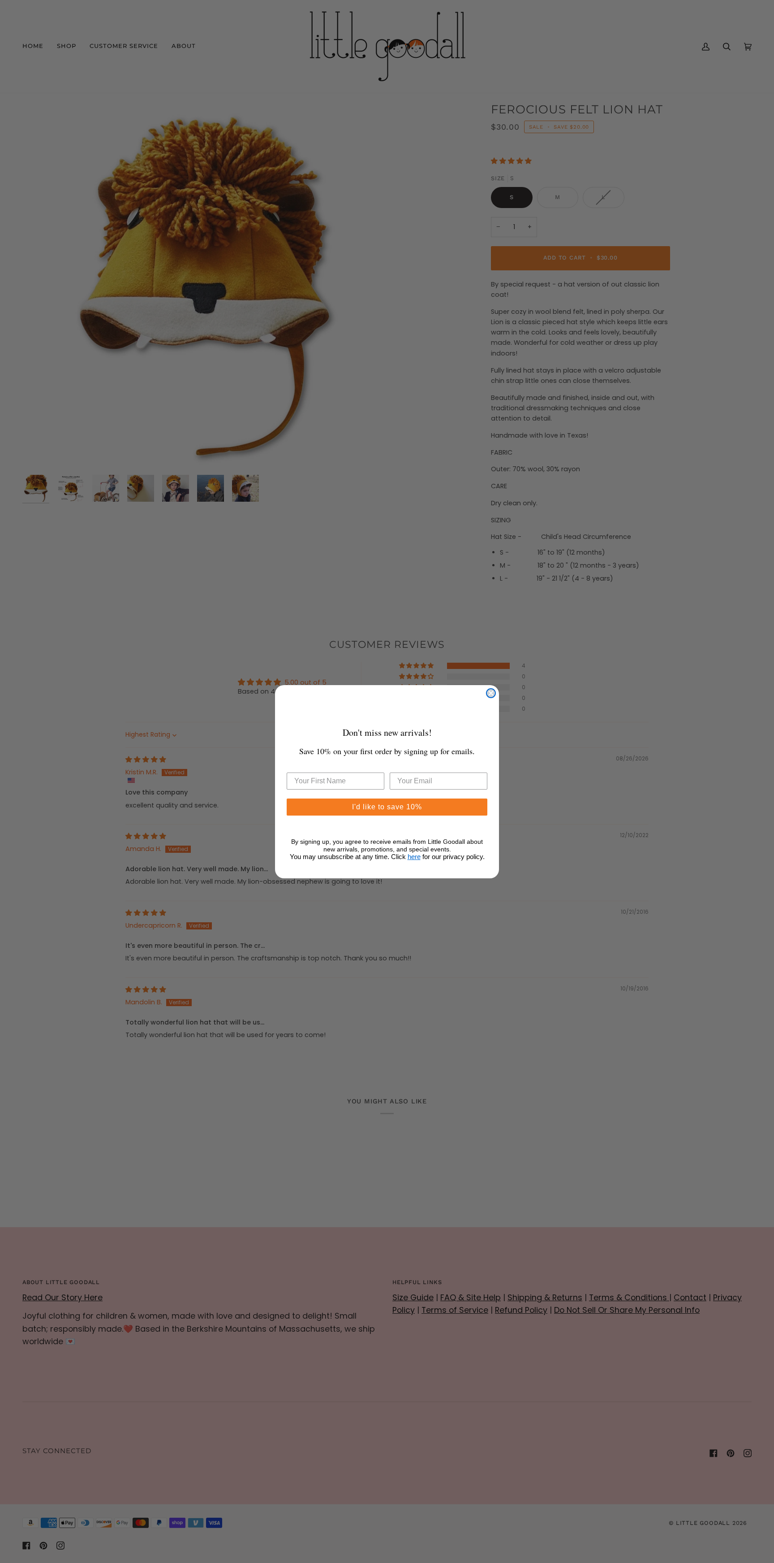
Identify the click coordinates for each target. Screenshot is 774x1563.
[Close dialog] (490, 693)
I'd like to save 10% (387, 807)
